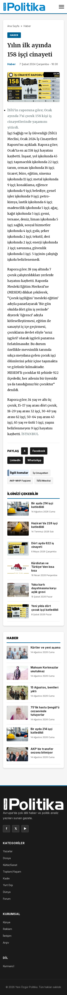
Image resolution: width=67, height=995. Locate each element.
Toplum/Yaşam (12, 871)
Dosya (7, 858)
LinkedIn (15, 460)
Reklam (7, 929)
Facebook (39, 450)
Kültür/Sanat (10, 865)
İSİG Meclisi (44, 480)
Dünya (7, 892)
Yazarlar (8, 851)
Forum (7, 898)
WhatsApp (34, 460)
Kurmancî (8, 966)
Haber (27, 26)
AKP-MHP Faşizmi (20, 480)
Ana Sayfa (13, 26)
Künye (6, 922)
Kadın (6, 878)
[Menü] (61, 6)
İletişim (7, 935)
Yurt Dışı (8, 885)
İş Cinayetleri (40, 472)
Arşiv (6, 942)
